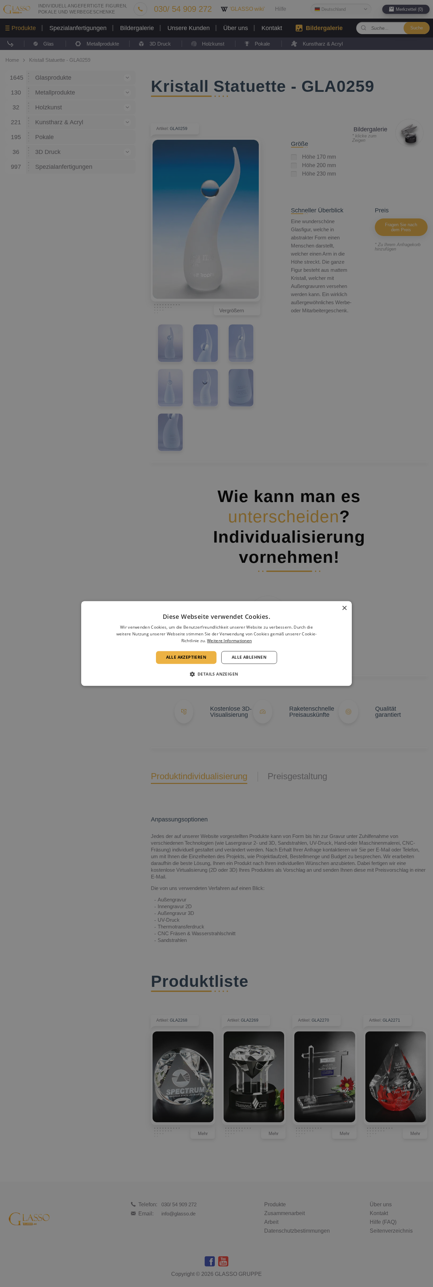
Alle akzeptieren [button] (186, 657)
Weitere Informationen (229, 641)
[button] (216, 674)
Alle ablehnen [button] (249, 657)
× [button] (344, 608)
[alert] (216, 643)
